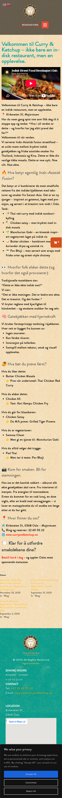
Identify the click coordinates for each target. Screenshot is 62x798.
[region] (31, 771)
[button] (45, 24)
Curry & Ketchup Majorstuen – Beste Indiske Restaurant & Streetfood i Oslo (14, 606)
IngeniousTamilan (30, 663)
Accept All (31, 774)
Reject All (31, 791)
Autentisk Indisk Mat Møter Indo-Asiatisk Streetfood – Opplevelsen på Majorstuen (13, 584)
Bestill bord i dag (12, 557)
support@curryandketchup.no (34, 693)
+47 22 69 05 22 (22, 688)
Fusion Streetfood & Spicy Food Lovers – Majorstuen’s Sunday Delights (45, 584)
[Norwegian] (9, 5)
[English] (4, 5)
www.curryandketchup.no (22, 535)
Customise (31, 783)
